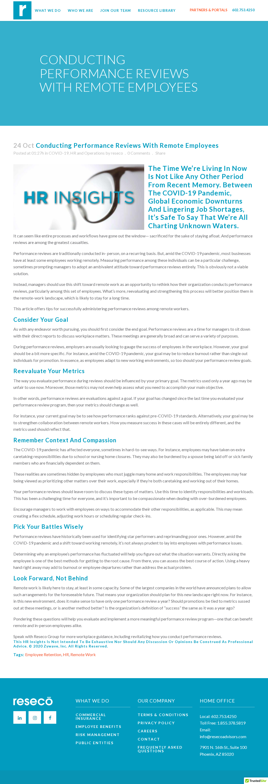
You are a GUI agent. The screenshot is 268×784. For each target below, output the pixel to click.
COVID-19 (59, 152)
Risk (98, 735)
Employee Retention (43, 654)
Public (95, 743)
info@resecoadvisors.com (223, 736)
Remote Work (83, 654)
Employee (98, 726)
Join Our (115, 10)
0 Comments (138, 152)
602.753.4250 (243, 10)
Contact (149, 739)
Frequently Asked (160, 749)
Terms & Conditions (163, 715)
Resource (157, 10)
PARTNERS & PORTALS (208, 10)
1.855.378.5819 (231, 722)
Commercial (91, 716)
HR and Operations (87, 152)
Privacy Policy (156, 723)
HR (66, 654)
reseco (117, 152)
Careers (148, 731)
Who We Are (80, 10)
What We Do (48, 10)
